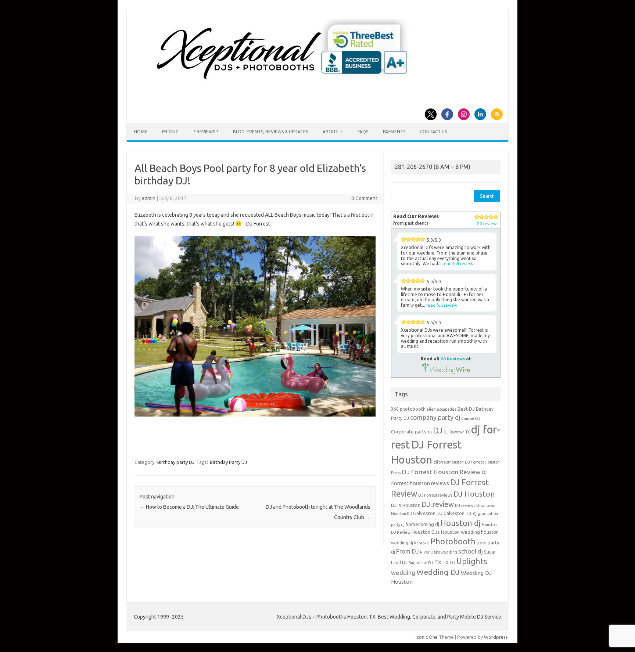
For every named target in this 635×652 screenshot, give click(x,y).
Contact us (433, 131)
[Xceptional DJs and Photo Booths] (288, 82)
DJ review (437, 504)
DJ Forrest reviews (435, 495)
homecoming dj (422, 524)
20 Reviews (453, 358)
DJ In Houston (405, 505)
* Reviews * (205, 131)
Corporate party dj (411, 432)
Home (140, 131)
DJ (437, 430)
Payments (394, 131)
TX (437, 562)
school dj (470, 551)
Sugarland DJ (421, 563)
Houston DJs (426, 532)
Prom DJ (407, 551)
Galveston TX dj (460, 513)
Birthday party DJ (175, 462)
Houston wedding (460, 532)
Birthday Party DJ (228, 462)
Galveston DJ (427, 513)
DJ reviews (465, 505)
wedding (403, 572)
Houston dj (460, 522)
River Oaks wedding (438, 552)
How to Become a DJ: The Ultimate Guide (189, 507)
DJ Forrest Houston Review (441, 471)
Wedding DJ (438, 572)
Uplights (471, 561)
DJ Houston (474, 494)
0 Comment (364, 198)
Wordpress (496, 637)
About (330, 131)
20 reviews (487, 223)
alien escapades (441, 409)
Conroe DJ (470, 418)
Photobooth (453, 541)
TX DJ (448, 562)
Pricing (170, 131)
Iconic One (427, 637)
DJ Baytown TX (457, 432)
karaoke (421, 543)
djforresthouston (448, 462)
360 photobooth (408, 409)
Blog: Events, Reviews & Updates (270, 131)
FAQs (363, 131)
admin (148, 198)
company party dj (435, 417)
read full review (457, 263)
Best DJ (466, 409)
